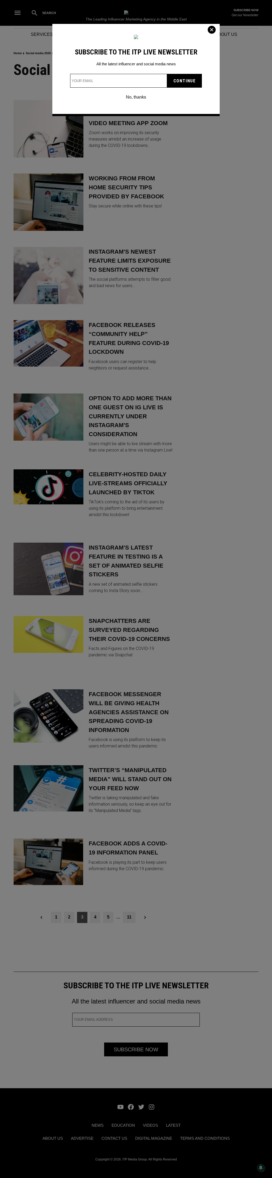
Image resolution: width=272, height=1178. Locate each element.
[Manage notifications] (261, 1167)
